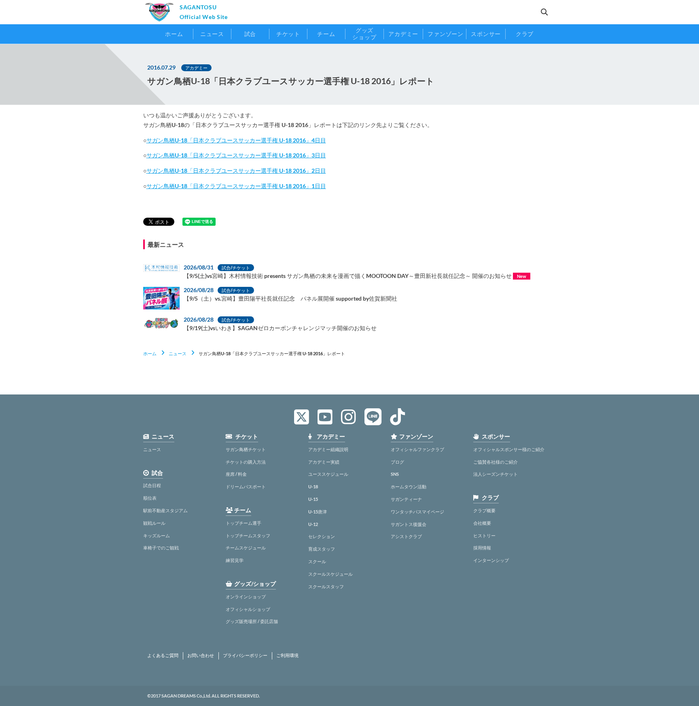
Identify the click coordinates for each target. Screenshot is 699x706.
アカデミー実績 (323, 461)
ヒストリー (484, 535)
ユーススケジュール (328, 474)
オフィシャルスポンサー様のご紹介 (508, 449)
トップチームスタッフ (248, 535)
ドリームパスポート (246, 486)
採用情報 (482, 547)
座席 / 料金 (236, 474)
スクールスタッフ (326, 586)
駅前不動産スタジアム (165, 510)
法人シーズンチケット (495, 474)
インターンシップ (491, 560)
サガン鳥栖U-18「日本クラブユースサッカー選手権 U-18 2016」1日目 (236, 185)
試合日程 (152, 485)
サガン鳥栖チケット (246, 449)
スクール (317, 561)
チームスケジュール (246, 547)
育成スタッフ (321, 548)
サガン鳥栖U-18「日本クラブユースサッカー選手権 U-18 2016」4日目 (236, 140)
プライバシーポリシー (245, 655)
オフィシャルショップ (248, 609)
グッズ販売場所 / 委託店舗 (252, 621)
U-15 (313, 499)
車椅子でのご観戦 (161, 547)
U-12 (313, 524)
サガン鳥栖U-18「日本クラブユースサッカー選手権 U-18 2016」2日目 (236, 170)
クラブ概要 (484, 510)
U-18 (313, 486)
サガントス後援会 (408, 524)
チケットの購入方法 (246, 461)
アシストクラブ (406, 536)
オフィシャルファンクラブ (417, 449)
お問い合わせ (200, 655)
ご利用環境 (287, 655)
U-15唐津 (317, 511)
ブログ (397, 461)
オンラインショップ (246, 596)
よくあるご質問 (162, 655)
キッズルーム (156, 535)
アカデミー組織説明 (328, 449)
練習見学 (235, 560)
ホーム (150, 353)
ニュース (177, 353)
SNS (395, 474)
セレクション (321, 536)
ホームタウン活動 (408, 486)
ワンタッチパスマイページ (417, 511)
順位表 (150, 497)
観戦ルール (154, 523)
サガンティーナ (406, 499)
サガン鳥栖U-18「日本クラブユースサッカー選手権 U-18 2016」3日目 (236, 155)
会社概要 (482, 523)
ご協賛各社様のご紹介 (495, 461)
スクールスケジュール (330, 574)
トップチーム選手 (243, 523)
